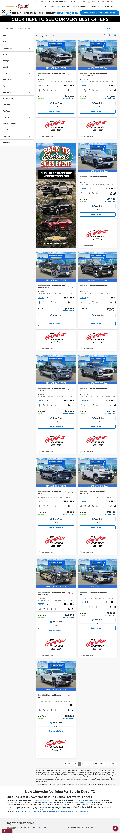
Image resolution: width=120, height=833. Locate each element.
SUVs (97, 800)
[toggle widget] (115, 828)
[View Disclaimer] (55, 90)
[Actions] (72, 74)
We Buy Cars (109, 6)
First (68, 764)
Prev (75, 764)
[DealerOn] (11, 828)
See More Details (56, 111)
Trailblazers (65, 802)
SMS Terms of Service (50, 828)
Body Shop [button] (92, 6)
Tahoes (81, 802)
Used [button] (69, 6)
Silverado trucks (47, 802)
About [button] (100, 6)
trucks (91, 800)
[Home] (45, 6)
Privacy (41, 828)
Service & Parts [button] (54, 6)
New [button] (63, 6)
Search (109, 28)
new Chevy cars (83, 800)
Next (95, 764)
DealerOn (30, 828)
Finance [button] (83, 6)
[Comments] (69, 90)
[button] (74, 54)
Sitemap (36, 828)
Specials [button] (75, 6)
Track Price (57, 103)
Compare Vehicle (47, 136)
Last (102, 764)
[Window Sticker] (73, 90)
